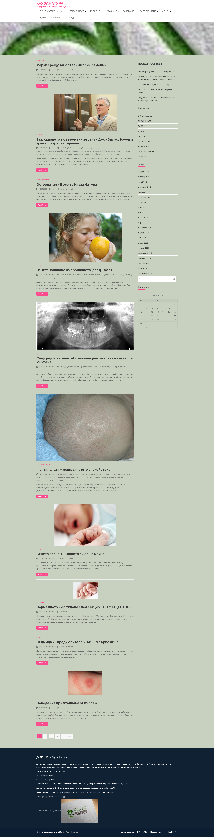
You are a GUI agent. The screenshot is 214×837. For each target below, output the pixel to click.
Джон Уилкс (116, 148)
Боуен (84, 148)
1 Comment (117, 154)
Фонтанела (111, 477)
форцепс (105, 154)
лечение (127, 275)
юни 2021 (142, 207)
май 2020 (142, 237)
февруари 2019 (145, 273)
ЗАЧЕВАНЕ (128, 11)
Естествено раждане (69, 151)
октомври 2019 (145, 263)
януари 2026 (143, 171)
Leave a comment (66, 70)
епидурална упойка (52, 151)
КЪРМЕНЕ (95, 11)
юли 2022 (142, 182)
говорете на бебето (103, 148)
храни (49, 370)
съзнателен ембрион (92, 154)
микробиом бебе (99, 151)
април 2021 (143, 217)
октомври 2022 (145, 176)
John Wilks (63, 148)
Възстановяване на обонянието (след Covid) (74, 270)
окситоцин (128, 151)
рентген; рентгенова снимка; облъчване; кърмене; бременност (99, 367)
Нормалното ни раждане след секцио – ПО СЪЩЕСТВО (83, 607)
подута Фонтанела (92, 477)
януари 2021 (143, 232)
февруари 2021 (145, 227)
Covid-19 (63, 275)
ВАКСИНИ (142, 126)
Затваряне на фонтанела (113, 474)
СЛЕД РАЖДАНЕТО (43, 465)
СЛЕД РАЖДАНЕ (148, 11)
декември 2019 (145, 253)
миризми (39, 278)
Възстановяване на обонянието (88, 275)
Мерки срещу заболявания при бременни (71, 65)
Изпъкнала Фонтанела (55, 477)
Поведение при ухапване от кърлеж (66, 703)
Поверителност (157, 832)
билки (62, 367)
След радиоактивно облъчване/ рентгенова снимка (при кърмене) (84, 360)
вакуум (91, 148)
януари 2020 (143, 248)
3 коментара (65, 612)
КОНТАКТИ (142, 832)
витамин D (83, 474)
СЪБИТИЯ (142, 156)
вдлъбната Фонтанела (69, 474)
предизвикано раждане (45, 154)
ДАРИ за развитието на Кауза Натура (57, 17)
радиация (69, 367)
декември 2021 (145, 187)
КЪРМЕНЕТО (144, 141)
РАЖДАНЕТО (41, 135)
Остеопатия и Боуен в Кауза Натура (66, 184)
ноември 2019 (144, 258)
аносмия (70, 275)
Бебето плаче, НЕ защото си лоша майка (70, 554)
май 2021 (142, 212)
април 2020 (143, 243)
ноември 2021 (144, 192)
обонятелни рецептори (53, 278)
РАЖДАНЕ (112, 11)
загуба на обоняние (110, 275)
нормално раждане (115, 151)
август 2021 (143, 202)
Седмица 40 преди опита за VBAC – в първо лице (77, 642)
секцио (80, 154)
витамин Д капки (95, 474)
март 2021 (142, 222)
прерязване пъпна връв (66, 154)
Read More (42, 86)
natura (52, 70)
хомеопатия (41, 370)
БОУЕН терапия (42, 180)
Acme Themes (72, 832)
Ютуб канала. (125, 783)
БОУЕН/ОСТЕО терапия (51, 11)
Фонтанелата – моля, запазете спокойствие (73, 469)
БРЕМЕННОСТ (77, 11)
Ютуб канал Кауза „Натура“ (48, 810)
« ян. (146, 327)
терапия (67, 278)
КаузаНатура (49, 3)
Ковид (121, 275)
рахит (103, 477)
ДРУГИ (165, 11)
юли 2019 (142, 268)
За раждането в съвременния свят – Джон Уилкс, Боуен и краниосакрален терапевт (84, 141)
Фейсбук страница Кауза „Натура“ (51, 796)
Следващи (67, 736)
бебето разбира (74, 148)
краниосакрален (85, 151)
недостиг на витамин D (75, 477)
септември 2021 (145, 197)
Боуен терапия (127, 832)
